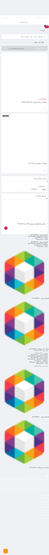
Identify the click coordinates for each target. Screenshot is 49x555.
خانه (45, 36)
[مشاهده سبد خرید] (47, 26)
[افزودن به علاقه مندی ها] (37, 109)
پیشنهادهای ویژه (45, 506)
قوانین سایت (46, 515)
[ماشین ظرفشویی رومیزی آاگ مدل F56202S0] (24, 210)
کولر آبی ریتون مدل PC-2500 (37, 163)
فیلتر (43, 189)
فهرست (42, 30)
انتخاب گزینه (44, 109)
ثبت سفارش (46, 509)
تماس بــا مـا (46, 504)
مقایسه (41, 109)
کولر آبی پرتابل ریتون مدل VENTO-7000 (33, 102)
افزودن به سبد (44, 170)
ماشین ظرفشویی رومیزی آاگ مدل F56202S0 (31, 224)
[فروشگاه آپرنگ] (24, 7)
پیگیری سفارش (45, 518)
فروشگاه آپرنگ (45, 501)
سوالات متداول (45, 512)
